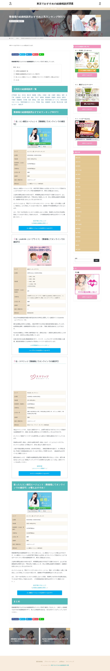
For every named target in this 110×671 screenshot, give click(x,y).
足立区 (78, 157)
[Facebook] (15, 54)
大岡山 (39, 95)
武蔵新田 (47, 102)
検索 (76, 258)
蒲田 (63, 95)
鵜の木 (29, 95)
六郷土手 (20, 104)
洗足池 (59, 97)
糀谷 (28, 97)
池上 (19, 95)
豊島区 (78, 228)
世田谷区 (79, 211)
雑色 (32, 97)
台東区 (78, 216)
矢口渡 (53, 102)
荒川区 (78, 161)
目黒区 (78, 249)
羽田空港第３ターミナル (28, 102)
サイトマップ (70, 661)
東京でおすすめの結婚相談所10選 (55, 3)
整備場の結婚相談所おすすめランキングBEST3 (26, 74)
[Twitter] (22, 54)
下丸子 (37, 97)
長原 (29, 99)
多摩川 (64, 97)
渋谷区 (78, 195)
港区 (78, 245)
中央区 (78, 220)
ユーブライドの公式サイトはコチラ (39, 350)
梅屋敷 (34, 95)
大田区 (21, 21)
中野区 (78, 232)
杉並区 (78, 203)
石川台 (24, 95)
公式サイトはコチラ (87, 75)
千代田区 (79, 224)
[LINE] (41, 54)
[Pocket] (35, 54)
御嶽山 (59, 95)
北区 (78, 182)
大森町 (53, 95)
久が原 (24, 97)
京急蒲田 (18, 97)
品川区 (78, 191)
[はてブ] (29, 54)
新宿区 (78, 199)
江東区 (78, 186)
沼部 (38, 99)
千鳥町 (13, 99)
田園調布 (19, 99)
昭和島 (42, 97)
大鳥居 (44, 95)
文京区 (78, 241)
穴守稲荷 (14, 95)
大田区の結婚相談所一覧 (21, 71)
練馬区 (78, 236)
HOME (11, 38)
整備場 (53, 97)
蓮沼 (42, 99)
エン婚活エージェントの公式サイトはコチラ (40, 228)
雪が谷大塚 (60, 102)
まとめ (16, 80)
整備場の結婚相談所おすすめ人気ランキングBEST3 (32, 38)
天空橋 (25, 99)
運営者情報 (39, 661)
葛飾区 (78, 178)
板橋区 (78, 166)
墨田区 (78, 207)
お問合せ (61, 661)
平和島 (38, 102)
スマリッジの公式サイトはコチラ (39, 473)
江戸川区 (79, 170)
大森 (49, 95)
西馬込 (34, 99)
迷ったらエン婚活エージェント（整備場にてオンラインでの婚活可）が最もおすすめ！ (37, 77)
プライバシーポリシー (50, 661)
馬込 (42, 102)
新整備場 (47, 97)
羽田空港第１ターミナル (52, 99)
